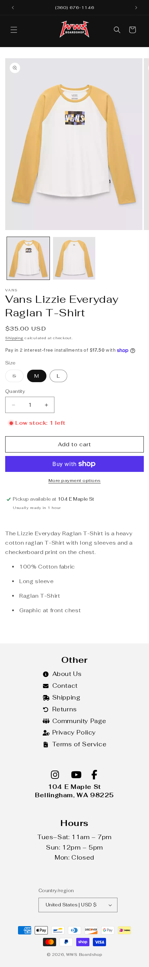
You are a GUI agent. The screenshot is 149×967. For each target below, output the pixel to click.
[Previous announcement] (12, 7)
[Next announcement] (136, 7)
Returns (64, 709)
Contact (65, 685)
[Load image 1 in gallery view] (28, 258)
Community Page (79, 721)
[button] (13, 29)
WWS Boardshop (84, 954)
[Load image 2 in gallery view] (74, 258)
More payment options (75, 480)
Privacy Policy (74, 732)
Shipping (14, 338)
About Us (67, 674)
